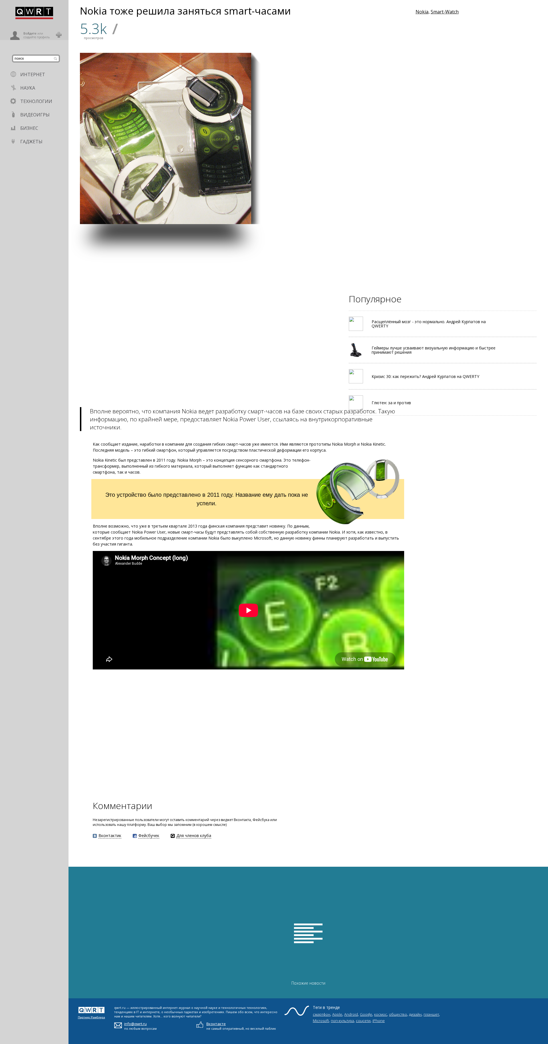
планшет (431, 1014)
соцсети (363, 1020)
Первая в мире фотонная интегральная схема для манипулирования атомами (337, 205)
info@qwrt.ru (135, 1023)
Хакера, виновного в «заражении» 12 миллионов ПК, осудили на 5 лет (363, 97)
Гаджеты (31, 141)
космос (380, 1014)
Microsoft (321, 1020)
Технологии (36, 101)
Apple (337, 1014)
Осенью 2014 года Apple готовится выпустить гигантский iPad (448, 151)
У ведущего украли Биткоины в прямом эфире (446, 96)
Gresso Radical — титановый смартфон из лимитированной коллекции (393, 208)
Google (366, 1014)
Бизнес (29, 128)
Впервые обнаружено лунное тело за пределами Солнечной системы (449, 208)
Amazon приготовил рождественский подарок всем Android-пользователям (392, 151)
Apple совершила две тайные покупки (277, 152)
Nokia (422, 12)
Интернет (32, 74)
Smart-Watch (445, 12)
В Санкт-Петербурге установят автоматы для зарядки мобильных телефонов (280, 208)
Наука (27, 88)
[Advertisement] (239, 264)
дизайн (415, 1014)
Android (351, 1014)
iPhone (378, 1020)
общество (398, 1014)
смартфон (321, 1014)
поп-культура (342, 1020)
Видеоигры (35, 115)
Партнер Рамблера (91, 1017)
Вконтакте (216, 1023)
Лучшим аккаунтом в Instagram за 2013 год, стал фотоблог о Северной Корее (335, 151)
